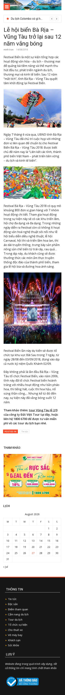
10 (7, 540)
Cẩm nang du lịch (18, 614)
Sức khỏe (13, 645)
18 (16, 547)
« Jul (5, 566)
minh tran (9, 49)
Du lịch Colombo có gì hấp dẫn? (31, 18)
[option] (34, 19)
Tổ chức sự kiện (17, 624)
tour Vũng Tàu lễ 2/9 (43, 410)
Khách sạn (14, 640)
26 (24, 553)
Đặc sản (13, 604)
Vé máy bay (15, 635)
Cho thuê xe (15, 630)
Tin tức (24, 431)
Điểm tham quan (18, 609)
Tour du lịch (15, 619)
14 (40, 540)
